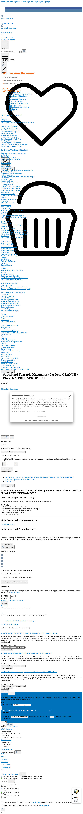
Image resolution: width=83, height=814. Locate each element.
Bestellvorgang (5, 767)
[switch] (76, 801)
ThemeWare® (44, 805)
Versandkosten (35, 802)
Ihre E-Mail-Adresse (8, 596)
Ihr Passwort (5, 598)
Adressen (23, 177)
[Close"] (3, 65)
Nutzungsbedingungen (58, 710)
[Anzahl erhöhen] (16, 464)
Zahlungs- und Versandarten (10, 774)
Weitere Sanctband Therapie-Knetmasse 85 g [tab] (19, 621)
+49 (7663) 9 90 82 (12, 91)
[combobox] (10, 52)
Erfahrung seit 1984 (7, 23)
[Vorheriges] (3, 691)
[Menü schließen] (1, 117)
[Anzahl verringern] (4, 464)
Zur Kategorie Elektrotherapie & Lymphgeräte (15, 289)
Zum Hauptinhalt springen (9, 2)
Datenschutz (5, 759)
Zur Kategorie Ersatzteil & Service (12, 279)
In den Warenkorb (7, 469)
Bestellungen (30, 177)
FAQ (2, 770)
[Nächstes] (7, 691)
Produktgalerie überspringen (10, 624)
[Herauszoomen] (3, 437)
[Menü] (80, 789)
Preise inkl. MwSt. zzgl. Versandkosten (13, 452)
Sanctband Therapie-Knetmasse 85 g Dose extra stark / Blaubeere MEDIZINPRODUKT (29, 633)
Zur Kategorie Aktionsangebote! (11, 115)
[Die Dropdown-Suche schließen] (24, 51)
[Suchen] (21, 52)
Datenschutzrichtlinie (43, 710)
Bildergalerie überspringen (9, 389)
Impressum (4, 762)
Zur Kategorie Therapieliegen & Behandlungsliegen (17, 122)
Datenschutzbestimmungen (19, 716)
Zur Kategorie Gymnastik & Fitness (12, 237)
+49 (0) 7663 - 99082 (10, 726)
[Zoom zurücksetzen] (7, 437)
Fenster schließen (7, 544)
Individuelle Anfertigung (8, 28)
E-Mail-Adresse (6, 705)
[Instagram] (6, 10)
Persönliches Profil (13, 177)
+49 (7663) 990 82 (7, 37)
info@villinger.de (6, 32)
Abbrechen (4, 606)
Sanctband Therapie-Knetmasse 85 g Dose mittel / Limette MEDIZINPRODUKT (27, 653)
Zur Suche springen (24, 2)
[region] (41, 658)
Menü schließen (9, 372)
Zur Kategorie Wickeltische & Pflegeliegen (14, 150)
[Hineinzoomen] (12, 437)
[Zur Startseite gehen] (8, 39)
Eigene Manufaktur (7, 18)
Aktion (3, 703)
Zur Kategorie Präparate (8, 321)
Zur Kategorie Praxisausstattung (11, 159)
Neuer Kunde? (16, 592)
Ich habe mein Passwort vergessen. (12, 600)
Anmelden (4, 603)
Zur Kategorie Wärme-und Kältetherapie (14, 217)
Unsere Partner (5, 764)
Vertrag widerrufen (7, 749)
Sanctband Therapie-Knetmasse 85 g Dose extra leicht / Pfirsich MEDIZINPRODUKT (29, 672)
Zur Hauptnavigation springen (40, 2)
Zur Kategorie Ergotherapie (9, 311)
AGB (52, 716)
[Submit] (1, 708)
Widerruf (3, 756)
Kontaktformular (6, 740)
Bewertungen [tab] (9, 481)
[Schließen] (1, 812)
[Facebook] (6, 8)
